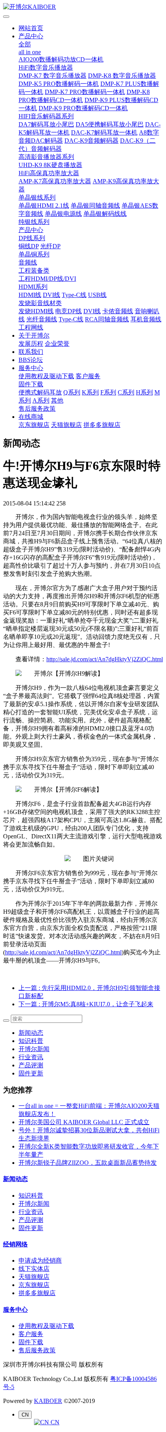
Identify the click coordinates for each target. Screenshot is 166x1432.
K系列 (90, 392)
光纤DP (50, 246)
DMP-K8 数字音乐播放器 (122, 75)
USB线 (97, 295)
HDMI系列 (33, 286)
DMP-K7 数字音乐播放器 (52, 75)
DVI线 (51, 295)
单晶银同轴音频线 (95, 205)
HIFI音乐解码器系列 (46, 116)
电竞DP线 (68, 311)
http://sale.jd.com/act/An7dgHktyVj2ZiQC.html (104, 659)
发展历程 (31, 343)
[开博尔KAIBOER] (83, 7)
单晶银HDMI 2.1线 (44, 205)
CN (54, 1422)
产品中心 (31, 36)
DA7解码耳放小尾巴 (46, 124)
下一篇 (86, 1004)
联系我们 (31, 351)
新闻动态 (31, 1032)
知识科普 (31, 1041)
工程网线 (31, 327)
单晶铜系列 (34, 254)
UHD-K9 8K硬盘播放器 (50, 165)
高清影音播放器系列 (46, 157)
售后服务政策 (37, 408)
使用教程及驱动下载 (46, 376)
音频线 (28, 262)
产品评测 (31, 1065)
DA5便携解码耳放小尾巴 (110, 124)
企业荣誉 (57, 343)
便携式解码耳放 (40, 392)
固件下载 (31, 384)
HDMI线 (30, 295)
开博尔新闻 (34, 1049)
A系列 (40, 400)
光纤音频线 (41, 319)
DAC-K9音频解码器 (91, 140)
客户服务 (88, 376)
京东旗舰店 (34, 425)
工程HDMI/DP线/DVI (47, 278)
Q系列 (71, 392)
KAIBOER (48, 1401)
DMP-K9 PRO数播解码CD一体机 (83, 108)
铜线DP (29, 246)
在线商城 (31, 416)
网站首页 (31, 28)
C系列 (126, 392)
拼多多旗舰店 (101, 425)
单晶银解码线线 (105, 213)
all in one (30, 52)
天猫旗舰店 (66, 425)
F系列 (108, 392)
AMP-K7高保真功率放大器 (55, 181)
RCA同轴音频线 (107, 319)
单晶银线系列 (37, 197)
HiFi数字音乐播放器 (46, 67)
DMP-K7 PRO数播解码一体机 (85, 92)
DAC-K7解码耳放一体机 (104, 132)
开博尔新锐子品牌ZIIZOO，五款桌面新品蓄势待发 (88, 1162)
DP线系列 (32, 238)
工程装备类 (34, 270)
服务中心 (31, 368)
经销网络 (15, 1244)
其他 (57, 400)
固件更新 (31, 1073)
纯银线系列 (34, 221)
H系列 (144, 392)
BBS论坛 (31, 360)
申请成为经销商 (40, 1260)
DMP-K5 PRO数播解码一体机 (59, 83)
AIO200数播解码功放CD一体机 (61, 59)
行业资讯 (31, 1057)
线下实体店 (34, 1268)
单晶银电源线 (63, 213)
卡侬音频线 (117, 311)
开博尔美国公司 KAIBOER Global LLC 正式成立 (84, 1122)
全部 (25, 44)
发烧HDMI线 (36, 311)
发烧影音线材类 (40, 303)
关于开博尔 (34, 335)
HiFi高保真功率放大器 (49, 173)
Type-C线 (74, 295)
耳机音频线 (145, 319)
